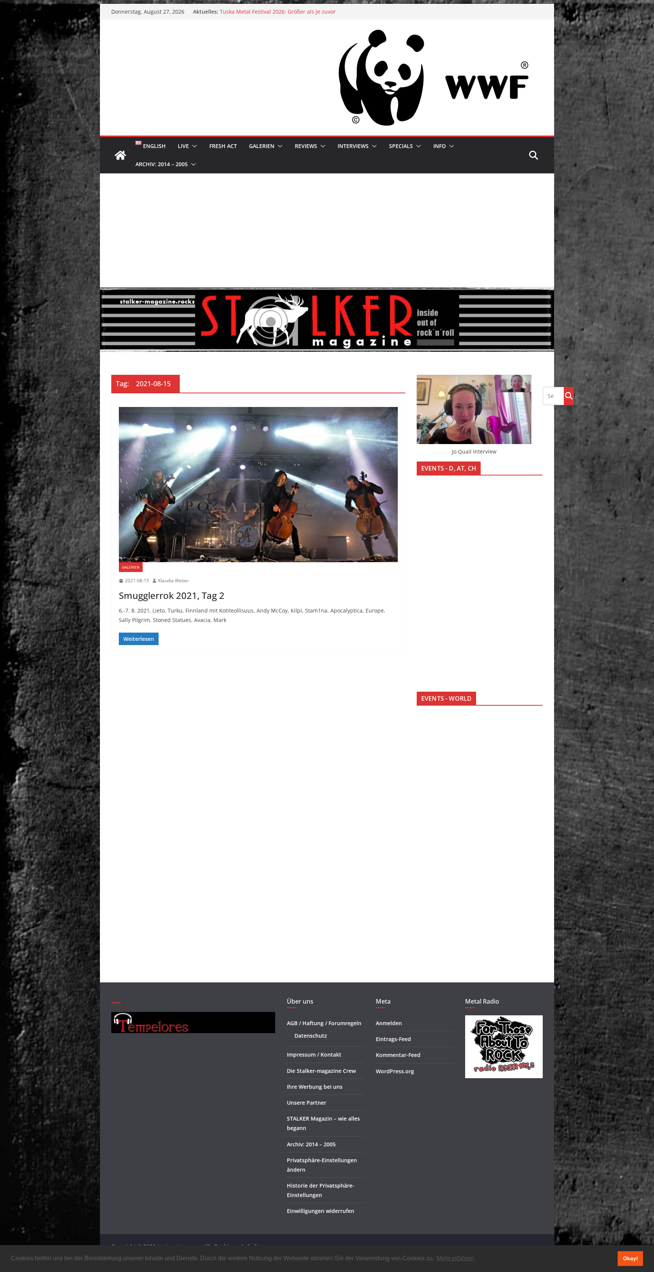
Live (183, 146)
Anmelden (389, 1023)
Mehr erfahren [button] (455, 1258)
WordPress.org (395, 1071)
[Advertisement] (327, 230)
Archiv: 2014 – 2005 (161, 164)
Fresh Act (223, 146)
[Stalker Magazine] (120, 155)
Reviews (306, 146)
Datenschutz (310, 1035)
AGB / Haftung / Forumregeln (324, 1023)
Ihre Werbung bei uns (315, 1086)
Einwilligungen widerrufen (320, 1210)
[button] (193, 146)
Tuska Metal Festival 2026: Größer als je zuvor (278, 11)
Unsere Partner (306, 1102)
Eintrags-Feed (393, 1039)
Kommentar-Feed (398, 1054)
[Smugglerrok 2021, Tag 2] (258, 484)
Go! (569, 395)
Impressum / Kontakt (314, 1054)
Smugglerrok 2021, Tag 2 (171, 595)
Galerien (261, 146)
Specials (401, 146)
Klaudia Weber (173, 580)
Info (439, 146)
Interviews (353, 146)
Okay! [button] (630, 1258)
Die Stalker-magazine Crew (321, 1070)
